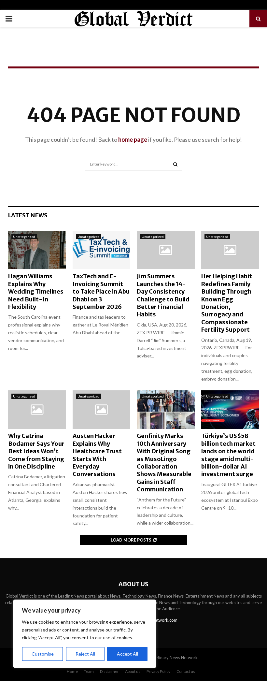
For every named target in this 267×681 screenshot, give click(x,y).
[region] (84, 634)
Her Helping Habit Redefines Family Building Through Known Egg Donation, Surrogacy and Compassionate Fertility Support (226, 302)
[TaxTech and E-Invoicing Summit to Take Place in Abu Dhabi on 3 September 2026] (102, 250)
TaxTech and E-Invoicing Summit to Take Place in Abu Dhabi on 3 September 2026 (101, 291)
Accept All (127, 654)
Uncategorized (24, 237)
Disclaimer (109, 671)
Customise (43, 654)
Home (72, 671)
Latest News (28, 215)
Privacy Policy (158, 671)
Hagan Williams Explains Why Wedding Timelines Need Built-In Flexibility (35, 291)
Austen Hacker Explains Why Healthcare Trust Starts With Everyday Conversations (97, 455)
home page (132, 139)
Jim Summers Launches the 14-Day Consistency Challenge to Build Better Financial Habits (163, 295)
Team (89, 671)
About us (132, 671)
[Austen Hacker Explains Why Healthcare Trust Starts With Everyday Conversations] (102, 409)
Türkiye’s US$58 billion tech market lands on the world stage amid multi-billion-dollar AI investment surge (228, 455)
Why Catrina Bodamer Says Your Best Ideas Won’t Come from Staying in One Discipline (36, 451)
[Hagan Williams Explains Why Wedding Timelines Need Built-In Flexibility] (37, 250)
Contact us (185, 671)
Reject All (85, 654)
